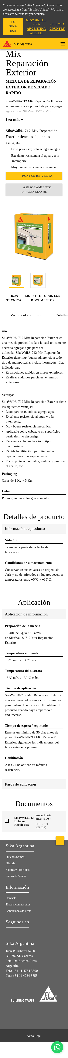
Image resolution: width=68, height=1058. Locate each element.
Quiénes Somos (15, 857)
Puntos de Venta (37, 175)
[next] (59, 281)
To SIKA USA (13, 26)
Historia (10, 863)
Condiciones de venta (18, 910)
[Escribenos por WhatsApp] (57, 1047)
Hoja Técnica (14, 298)
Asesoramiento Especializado (36, 189)
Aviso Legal (34, 1035)
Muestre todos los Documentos (42, 298)
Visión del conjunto (25, 315)
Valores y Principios (17, 869)
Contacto (11, 898)
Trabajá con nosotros (18, 904)
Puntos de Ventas (16, 876)
